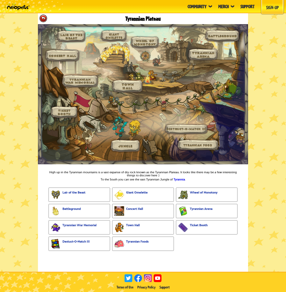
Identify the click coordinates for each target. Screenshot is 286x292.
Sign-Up (272, 7)
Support (165, 287)
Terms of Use (125, 287)
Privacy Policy (146, 287)
